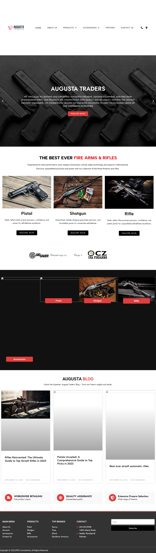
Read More (9, 467)
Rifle (136, 300)
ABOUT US (52, 27)
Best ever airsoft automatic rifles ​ (129, 466)
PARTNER (110, 27)
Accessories (90, 27)
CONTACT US (127, 27)
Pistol (58, 300)
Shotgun (97, 300)
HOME (38, 27)
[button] (2, 101)
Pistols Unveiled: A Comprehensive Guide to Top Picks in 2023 (75, 460)
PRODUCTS (68, 27)
